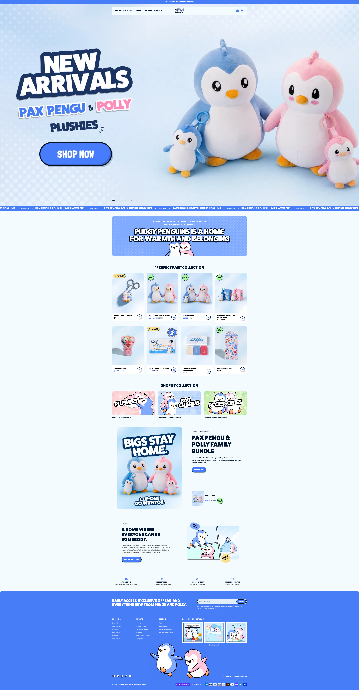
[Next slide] (135, 201)
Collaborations (141, 626)
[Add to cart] (139, 316)
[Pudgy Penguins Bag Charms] (179, 404)
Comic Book (158, 10)
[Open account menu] (237, 10)
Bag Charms (116, 632)
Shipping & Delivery (165, 629)
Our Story (139, 623)
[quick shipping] (126, 581)
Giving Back (140, 639)
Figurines (115, 635)
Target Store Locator (143, 635)
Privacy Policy (212, 608)
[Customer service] (232, 581)
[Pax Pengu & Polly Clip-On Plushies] (231, 293)
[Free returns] (162, 581)
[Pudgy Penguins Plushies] (133, 404)
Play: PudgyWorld (142, 629)
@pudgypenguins (214, 645)
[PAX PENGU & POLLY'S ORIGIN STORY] (179, 105)
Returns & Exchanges (166, 632)
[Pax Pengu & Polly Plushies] (162, 293)
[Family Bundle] (197, 293)
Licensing (139, 632)
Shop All (118, 10)
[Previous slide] (132, 201)
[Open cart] (242, 10)
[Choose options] (173, 317)
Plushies (138, 10)
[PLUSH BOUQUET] (128, 345)
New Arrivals (127, 10)
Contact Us (163, 626)
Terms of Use (201, 608)
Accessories (147, 10)
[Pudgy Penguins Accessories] (225, 404)
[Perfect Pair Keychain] (128, 293)
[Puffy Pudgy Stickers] (231, 345)
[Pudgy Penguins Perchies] (162, 345)
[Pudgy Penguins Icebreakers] (197, 345)
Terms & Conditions (240, 676)
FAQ (160, 623)
